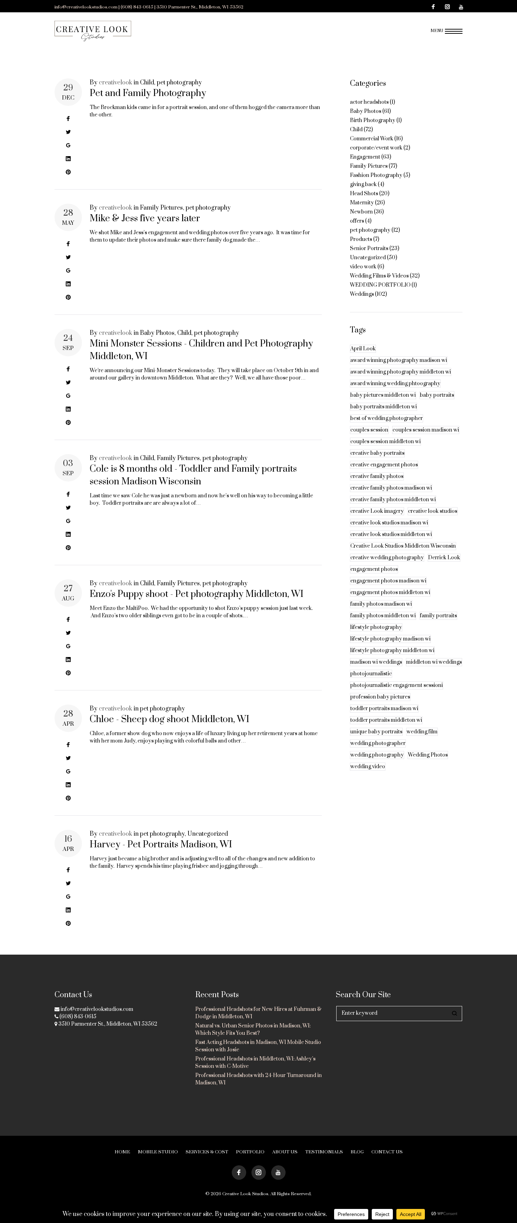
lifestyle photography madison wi (390, 639)
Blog (357, 1152)
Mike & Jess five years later (145, 218)
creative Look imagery (377, 511)
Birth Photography (372, 120)
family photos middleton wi (383, 615)
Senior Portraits (369, 248)
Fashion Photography (376, 175)
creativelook (115, 83)
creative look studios (432, 511)
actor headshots (369, 102)
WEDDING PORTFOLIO (380, 285)
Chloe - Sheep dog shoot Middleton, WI (169, 719)
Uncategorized (207, 834)
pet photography (179, 83)
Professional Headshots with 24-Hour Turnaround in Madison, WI (258, 1079)
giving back (363, 184)
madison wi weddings (376, 662)
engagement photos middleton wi (390, 592)
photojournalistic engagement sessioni (396, 685)
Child (147, 83)
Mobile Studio (158, 1152)
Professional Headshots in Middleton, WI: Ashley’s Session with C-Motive (255, 1063)
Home (122, 1152)
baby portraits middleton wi (383, 406)
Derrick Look (444, 557)
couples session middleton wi (385, 441)
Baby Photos (157, 333)
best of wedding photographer (386, 418)
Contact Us (387, 1152)
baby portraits (437, 395)
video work (363, 266)
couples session (369, 430)
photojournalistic (371, 673)
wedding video (367, 766)
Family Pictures (161, 208)
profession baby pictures (380, 697)
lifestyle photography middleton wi (392, 650)
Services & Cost (207, 1152)
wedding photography (377, 755)
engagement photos (374, 569)
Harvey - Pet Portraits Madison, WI (161, 845)
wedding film (422, 731)
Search (454, 1013)
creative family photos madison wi (391, 488)
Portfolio (250, 1152)
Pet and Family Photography (148, 93)
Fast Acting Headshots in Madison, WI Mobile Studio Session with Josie (258, 1046)
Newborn (361, 212)
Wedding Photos (428, 755)
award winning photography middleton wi (400, 372)
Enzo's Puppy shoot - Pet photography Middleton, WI (197, 594)
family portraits (438, 615)
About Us (285, 1152)
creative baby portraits (377, 453)
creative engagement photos (384, 464)
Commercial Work (371, 138)
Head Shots (364, 193)
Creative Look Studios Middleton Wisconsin (403, 546)
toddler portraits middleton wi (386, 720)
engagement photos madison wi (388, 581)
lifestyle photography (376, 627)
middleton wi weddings (434, 662)
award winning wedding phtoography (395, 383)
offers (357, 221)
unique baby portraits (376, 731)
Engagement (365, 157)
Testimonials (324, 1152)
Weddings (362, 294)
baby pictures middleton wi (383, 395)
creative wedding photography (387, 557)
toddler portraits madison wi (384, 708)
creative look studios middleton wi (391, 534)
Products (361, 239)
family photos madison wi (381, 604)
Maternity (362, 202)
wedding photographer (378, 743)
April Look (363, 348)
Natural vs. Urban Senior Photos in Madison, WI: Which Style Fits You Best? (253, 1030)
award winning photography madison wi (398, 360)
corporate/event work (376, 148)
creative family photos (376, 476)
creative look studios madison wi (389, 523)
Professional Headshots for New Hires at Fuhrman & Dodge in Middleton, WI (258, 1013)
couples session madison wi (425, 430)
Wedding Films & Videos (379, 276)
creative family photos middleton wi (393, 499)
